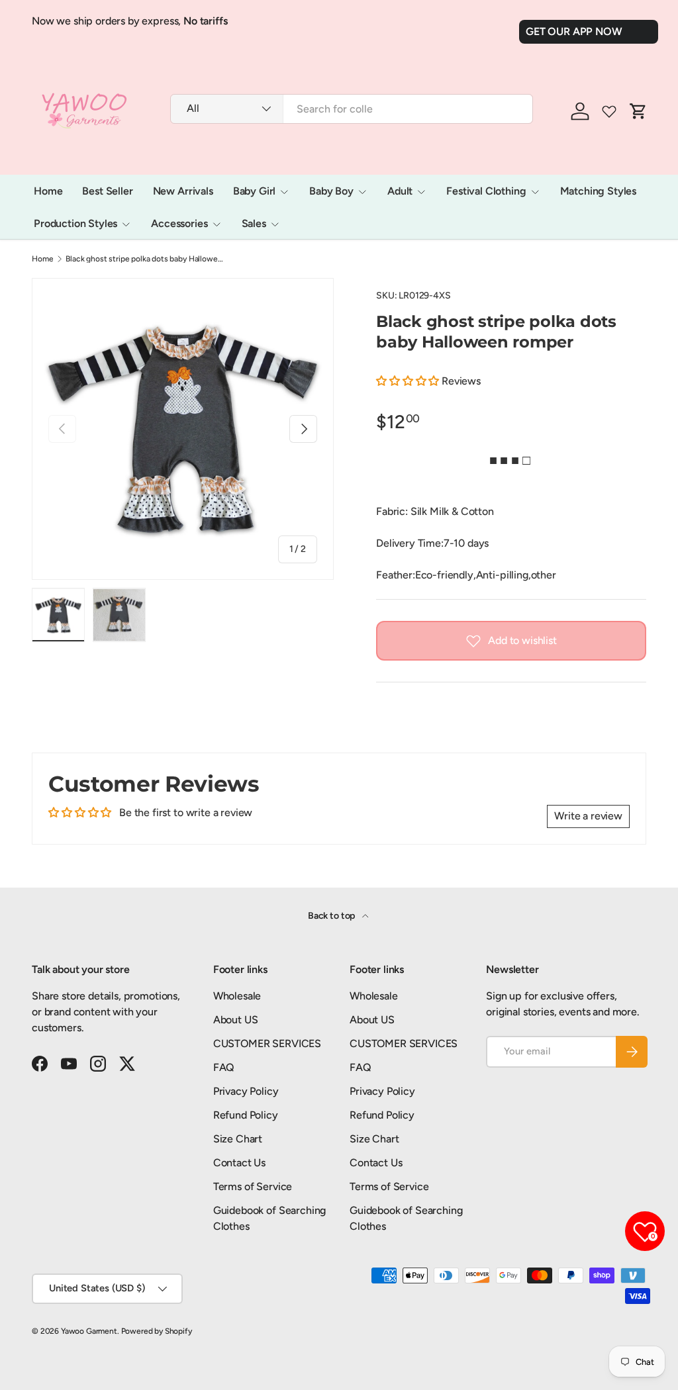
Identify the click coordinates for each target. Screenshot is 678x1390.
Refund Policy (245, 1115)
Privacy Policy (246, 1091)
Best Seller (107, 191)
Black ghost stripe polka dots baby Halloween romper (145, 259)
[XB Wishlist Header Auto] (609, 111)
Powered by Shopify (156, 1331)
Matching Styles (598, 191)
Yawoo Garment (89, 1331)
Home (48, 191)
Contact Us (239, 1162)
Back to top (332, 915)
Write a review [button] (588, 816)
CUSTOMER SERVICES (267, 1043)
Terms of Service (252, 1186)
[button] (409, 381)
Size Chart (237, 1139)
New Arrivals (183, 191)
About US (235, 1019)
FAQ (224, 1067)
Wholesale (237, 996)
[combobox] (351, 109)
